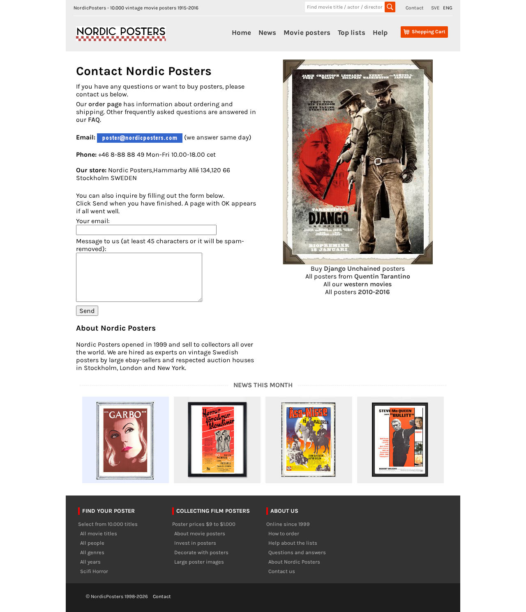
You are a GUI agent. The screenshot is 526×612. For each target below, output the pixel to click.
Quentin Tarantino (382, 276)
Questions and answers (297, 552)
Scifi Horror (94, 571)
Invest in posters (195, 543)
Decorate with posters (201, 552)
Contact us (281, 571)
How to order (283, 533)
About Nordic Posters (294, 562)
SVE (435, 8)
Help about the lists (292, 543)
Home (241, 32)
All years (90, 562)
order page (105, 104)
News (267, 32)
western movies (368, 284)
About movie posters (199, 533)
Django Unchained (352, 268)
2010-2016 (374, 292)
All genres (92, 552)
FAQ (94, 119)
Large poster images (199, 562)
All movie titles (98, 533)
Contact (415, 8)
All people (92, 543)
